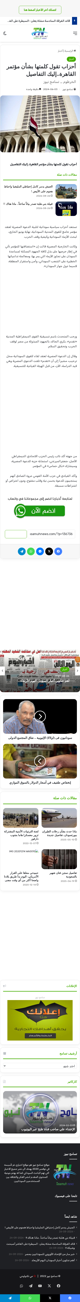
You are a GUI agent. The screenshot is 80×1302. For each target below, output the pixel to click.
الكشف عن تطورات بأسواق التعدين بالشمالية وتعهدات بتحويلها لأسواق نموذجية (40, 680)
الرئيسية (69, 50)
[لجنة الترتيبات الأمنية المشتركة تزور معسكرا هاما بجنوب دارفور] (20, 818)
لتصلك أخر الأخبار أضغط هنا (40, 10)
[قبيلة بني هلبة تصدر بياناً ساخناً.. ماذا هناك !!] (66, 208)
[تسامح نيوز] (40, 33)
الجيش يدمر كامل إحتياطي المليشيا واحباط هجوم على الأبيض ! (39, 1227)
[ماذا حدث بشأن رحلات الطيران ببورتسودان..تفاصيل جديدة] (59, 818)
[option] (40, 671)
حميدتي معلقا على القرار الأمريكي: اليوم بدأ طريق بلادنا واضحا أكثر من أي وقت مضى (21, 876)
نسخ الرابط (16, 534)
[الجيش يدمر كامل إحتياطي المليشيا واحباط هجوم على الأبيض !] (66, 191)
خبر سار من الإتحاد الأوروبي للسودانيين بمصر (50, 1254)
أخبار (60, 50)
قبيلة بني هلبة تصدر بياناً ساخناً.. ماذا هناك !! (28, 203)
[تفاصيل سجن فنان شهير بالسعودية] (59, 859)
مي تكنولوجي (26, 1276)
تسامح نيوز (68, 89)
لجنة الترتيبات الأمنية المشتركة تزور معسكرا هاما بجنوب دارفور (21, 835)
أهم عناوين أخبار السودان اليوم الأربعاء (53, 1260)
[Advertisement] (40, 302)
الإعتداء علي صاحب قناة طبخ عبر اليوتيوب (48, 1129)
